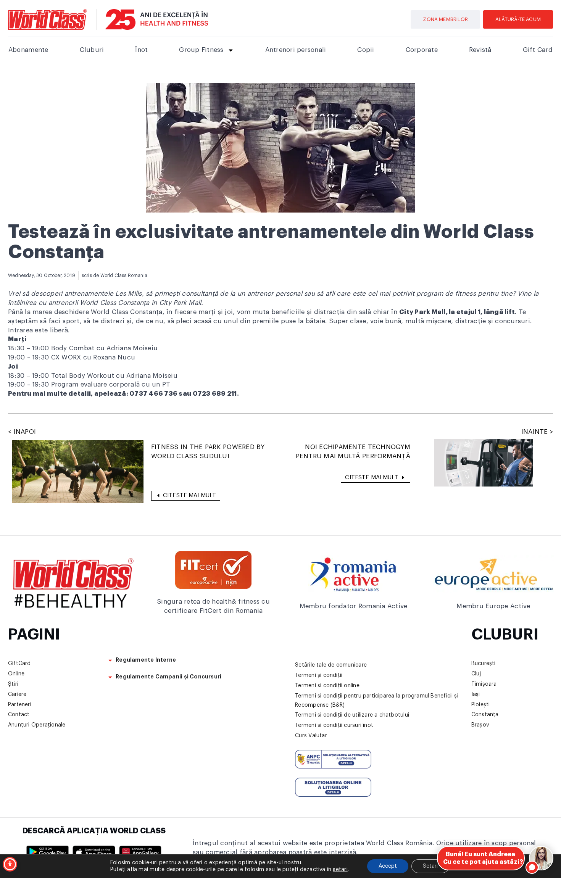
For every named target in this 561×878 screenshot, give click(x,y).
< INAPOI (22, 432)
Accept (388, 866)
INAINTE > (537, 432)
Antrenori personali (295, 50)
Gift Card (538, 50)
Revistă (480, 50)
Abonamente (28, 50)
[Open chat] (541, 858)
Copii (365, 50)
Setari (430, 866)
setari (340, 869)
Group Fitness (201, 50)
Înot (141, 50)
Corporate (422, 50)
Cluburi (92, 50)
